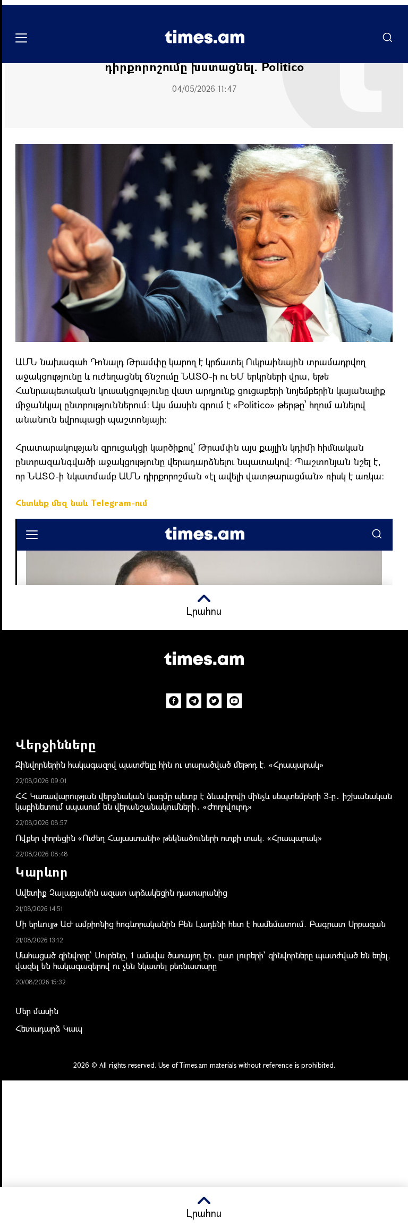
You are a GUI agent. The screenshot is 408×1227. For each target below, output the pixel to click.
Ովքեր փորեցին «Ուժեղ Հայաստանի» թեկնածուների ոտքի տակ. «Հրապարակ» (168, 837)
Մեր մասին (36, 1010)
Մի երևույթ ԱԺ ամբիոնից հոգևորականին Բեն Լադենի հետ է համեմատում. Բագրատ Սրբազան (200, 923)
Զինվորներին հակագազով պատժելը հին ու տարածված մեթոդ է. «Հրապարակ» (169, 764)
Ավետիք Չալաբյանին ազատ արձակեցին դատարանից (121, 892)
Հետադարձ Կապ (48, 1028)
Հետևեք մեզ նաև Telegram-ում (81, 502)
